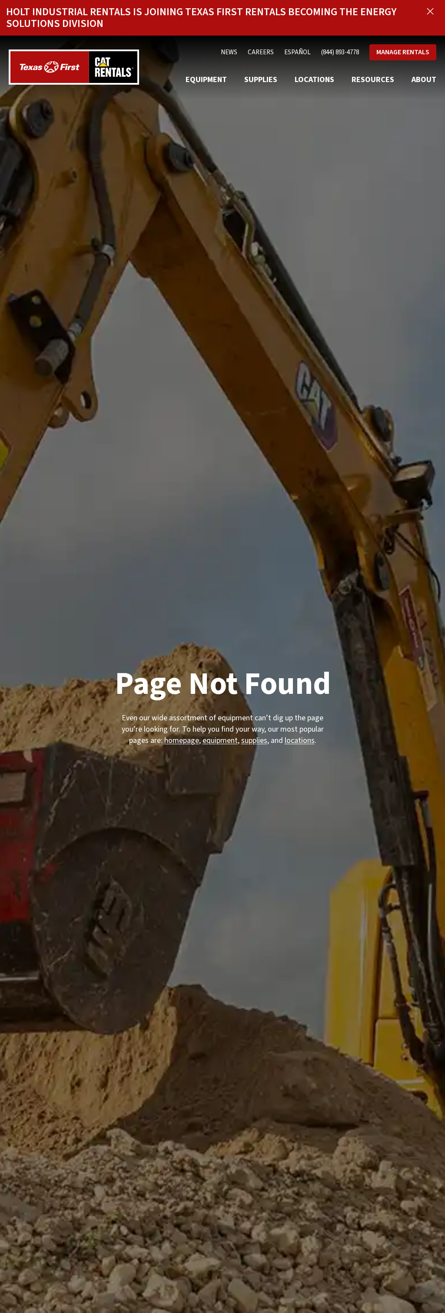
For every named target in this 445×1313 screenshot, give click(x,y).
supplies (254, 740)
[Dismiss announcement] (430, 11)
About (424, 79)
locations (300, 740)
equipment (220, 740)
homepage (181, 740)
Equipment (206, 79)
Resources (373, 79)
